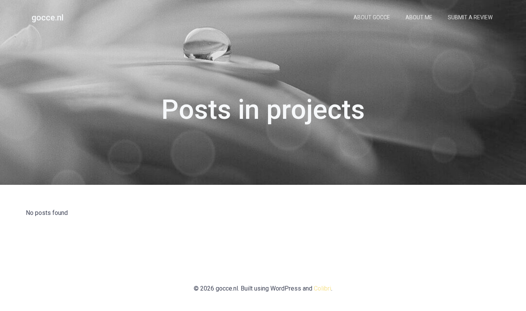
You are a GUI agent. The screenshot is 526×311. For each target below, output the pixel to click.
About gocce (371, 17)
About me (418, 17)
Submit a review (470, 17)
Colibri (322, 288)
